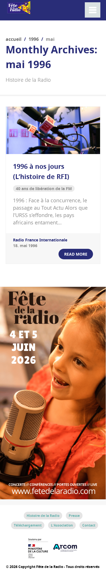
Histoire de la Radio (43, 515)
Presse (74, 515)
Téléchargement (28, 525)
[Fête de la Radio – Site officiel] (18, 11)
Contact (88, 525)
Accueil (13, 39)
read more (75, 254)
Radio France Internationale (40, 240)
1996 (34, 39)
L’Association (62, 525)
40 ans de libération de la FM (44, 188)
